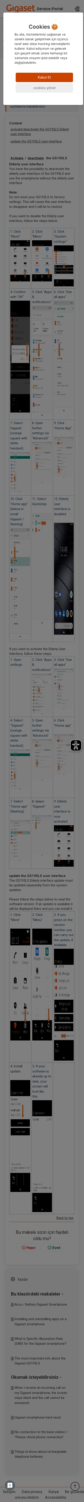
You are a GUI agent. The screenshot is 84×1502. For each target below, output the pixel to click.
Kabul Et (44, 77)
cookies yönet (44, 88)
